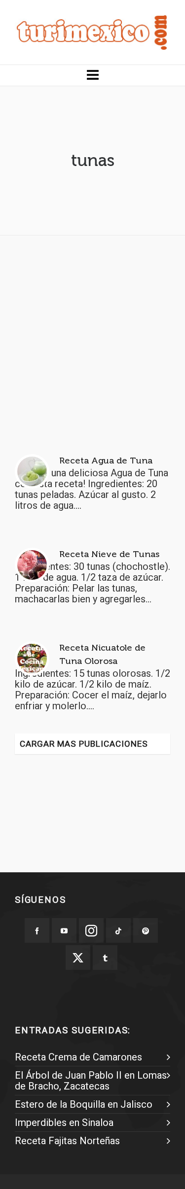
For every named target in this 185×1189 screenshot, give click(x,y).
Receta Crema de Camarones (78, 1057)
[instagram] (91, 930)
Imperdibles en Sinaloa (64, 1122)
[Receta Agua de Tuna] (32, 471)
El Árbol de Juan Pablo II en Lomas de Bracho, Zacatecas (91, 1080)
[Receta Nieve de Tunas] (32, 565)
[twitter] (78, 957)
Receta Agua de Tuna (105, 460)
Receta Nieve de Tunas (109, 554)
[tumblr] (105, 957)
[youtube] (64, 930)
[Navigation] (92, 75)
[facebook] (37, 930)
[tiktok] (118, 930)
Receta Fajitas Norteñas (67, 1141)
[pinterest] (145, 930)
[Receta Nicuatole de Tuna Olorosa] (32, 658)
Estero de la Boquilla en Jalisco (83, 1104)
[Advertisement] (92, 335)
